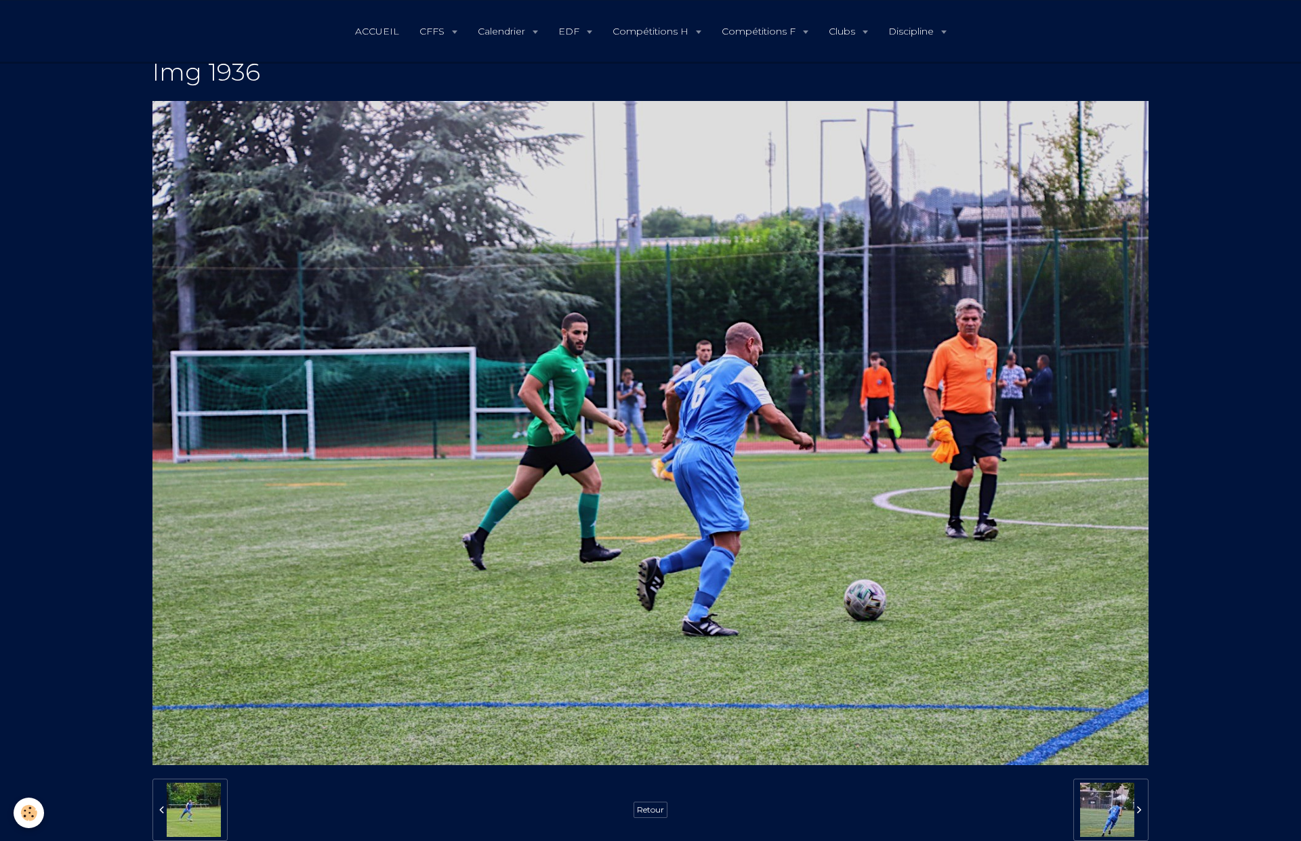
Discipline (912, 31)
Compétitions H (652, 31)
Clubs (843, 31)
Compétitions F (760, 31)
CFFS (433, 31)
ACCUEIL (377, 31)
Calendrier (503, 31)
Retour (650, 809)
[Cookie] (29, 813)
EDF (570, 31)
